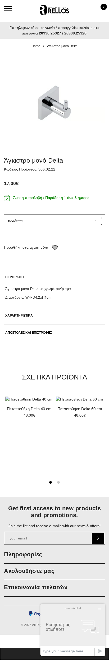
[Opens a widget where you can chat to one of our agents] (72, 630)
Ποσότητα (15, 221)
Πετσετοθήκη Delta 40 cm (29, 409)
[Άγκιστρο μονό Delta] (54, 104)
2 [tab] (58, 482)
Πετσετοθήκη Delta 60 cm (79, 409)
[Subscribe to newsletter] (98, 538)
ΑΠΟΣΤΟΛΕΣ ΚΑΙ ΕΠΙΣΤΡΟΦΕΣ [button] (28, 332)
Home (35, 46)
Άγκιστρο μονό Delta (62, 46)
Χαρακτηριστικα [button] (19, 315)
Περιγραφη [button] (14, 277)
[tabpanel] (29, 409)
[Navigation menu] (8, 8)
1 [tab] (50, 482)
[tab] (54, 277)
